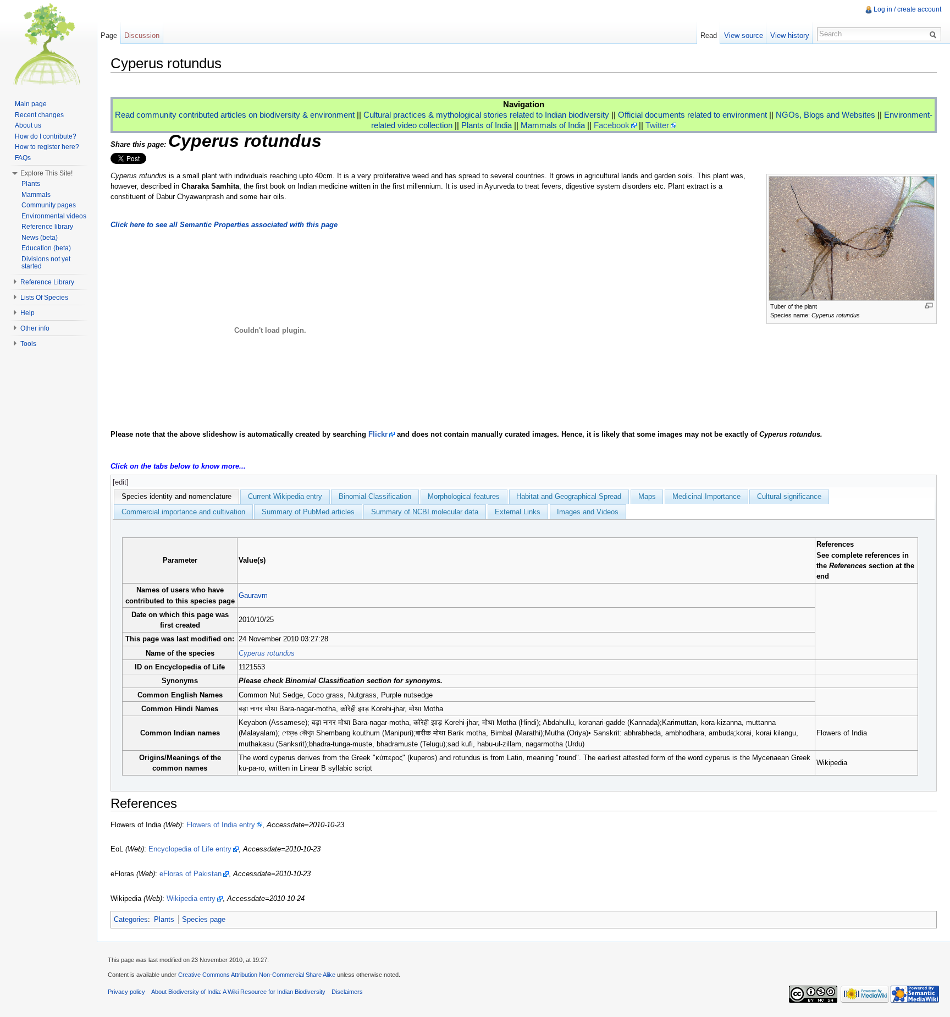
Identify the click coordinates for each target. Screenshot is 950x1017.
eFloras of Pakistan (190, 874)
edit (120, 482)
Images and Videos (587, 512)
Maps (647, 496)
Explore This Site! (46, 173)
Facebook (611, 125)
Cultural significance (789, 496)
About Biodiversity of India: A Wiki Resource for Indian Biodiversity (238, 991)
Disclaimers (347, 991)
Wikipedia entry (191, 898)
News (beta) (39, 237)
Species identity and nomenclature (176, 496)
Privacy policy (126, 991)
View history (789, 35)
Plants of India (486, 125)
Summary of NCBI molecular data (424, 512)
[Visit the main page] (48, 44)
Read (708, 35)
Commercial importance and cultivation (183, 512)
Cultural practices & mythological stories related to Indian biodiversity (486, 114)
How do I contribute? (45, 136)
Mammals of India (553, 125)
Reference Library (47, 282)
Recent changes (39, 115)
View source (743, 35)
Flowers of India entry (220, 825)
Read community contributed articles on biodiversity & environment (235, 114)
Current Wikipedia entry (285, 496)
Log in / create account (907, 9)
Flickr (378, 434)
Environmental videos (53, 216)
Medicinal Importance (706, 496)
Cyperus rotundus (267, 653)
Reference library (47, 226)
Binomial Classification (375, 496)
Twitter (657, 125)
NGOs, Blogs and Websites (825, 114)
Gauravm (253, 595)
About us (28, 125)
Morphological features (464, 496)
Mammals (36, 195)
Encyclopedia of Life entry (189, 849)
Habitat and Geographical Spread (568, 496)
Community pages (48, 205)
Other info (34, 328)
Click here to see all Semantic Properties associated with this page (224, 225)
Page (109, 35)
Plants (164, 919)
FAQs (23, 158)
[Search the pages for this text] (935, 34)
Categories (131, 919)
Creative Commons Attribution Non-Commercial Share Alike (256, 974)
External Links (517, 512)
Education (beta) (46, 248)
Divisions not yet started (45, 263)
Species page (203, 919)
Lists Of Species (44, 297)
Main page (31, 104)
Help (27, 313)
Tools (28, 344)
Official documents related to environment (692, 114)
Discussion (141, 35)
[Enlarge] (929, 306)
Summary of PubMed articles (308, 512)
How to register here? (47, 147)
